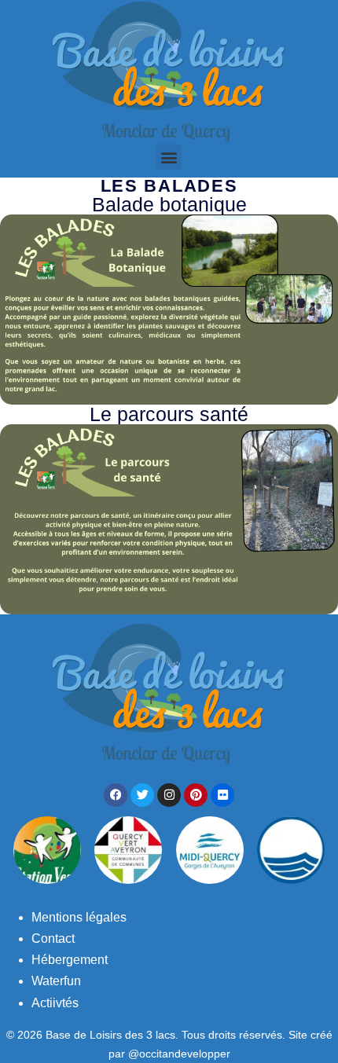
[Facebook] (115, 795)
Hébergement (69, 959)
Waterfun (56, 981)
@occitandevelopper (179, 1053)
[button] (169, 157)
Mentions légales (79, 917)
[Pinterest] (196, 795)
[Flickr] (222, 795)
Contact (53, 938)
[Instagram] (169, 795)
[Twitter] (142, 795)
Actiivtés (55, 1003)
